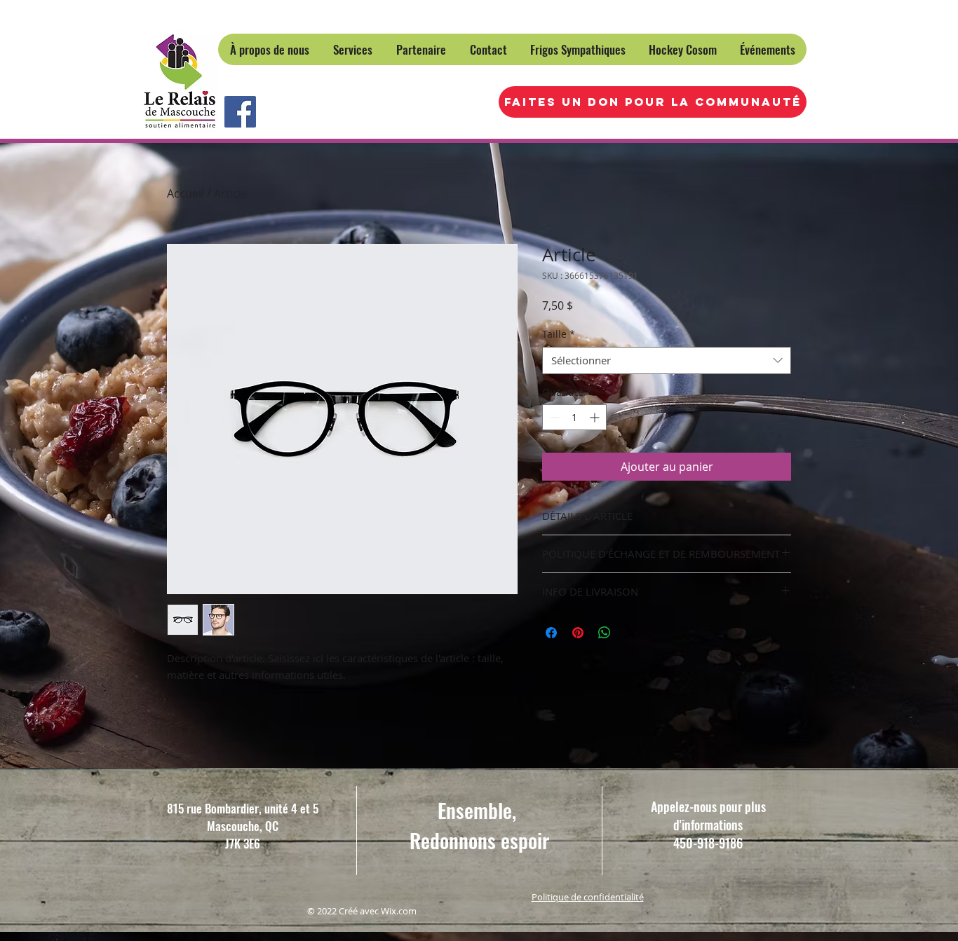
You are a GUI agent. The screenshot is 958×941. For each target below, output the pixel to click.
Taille (558, 334)
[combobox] (666, 360)
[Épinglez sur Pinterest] (577, 632)
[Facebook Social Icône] (240, 112)
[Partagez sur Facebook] (551, 632)
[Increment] (596, 417)
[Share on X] (631, 632)
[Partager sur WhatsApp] (604, 632)
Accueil (185, 193)
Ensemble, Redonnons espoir (479, 825)
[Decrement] (553, 417)
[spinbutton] (574, 417)
